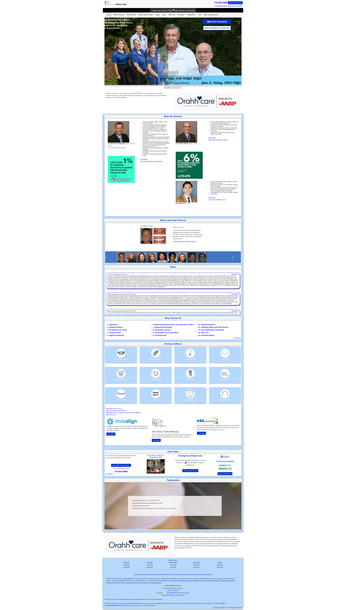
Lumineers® (110, 583)
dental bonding (156, 583)
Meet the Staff (131, 15)
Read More (144, 159)
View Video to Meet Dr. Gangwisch (151, 161)
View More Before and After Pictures (184, 241)
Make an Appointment (235, 3)
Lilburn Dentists (128, 578)
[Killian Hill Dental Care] (156, 466)
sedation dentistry (185, 581)
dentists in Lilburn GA (169, 581)
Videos (158, 15)
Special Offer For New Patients (121, 465)
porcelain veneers (120, 583)
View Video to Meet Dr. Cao (217, 199)
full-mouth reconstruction (199, 581)
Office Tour (171, 15)
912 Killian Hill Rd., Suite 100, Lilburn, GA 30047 (228, 6)
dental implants (143, 583)
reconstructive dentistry (227, 581)
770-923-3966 (227, 2)
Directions (181, 15)
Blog (164, 15)
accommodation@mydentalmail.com (116, 605)
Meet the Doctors (118, 15)
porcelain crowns (132, 583)
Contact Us (208, 574)
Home (109, 15)
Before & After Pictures (145, 15)
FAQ (199, 15)
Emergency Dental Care (190, 470)
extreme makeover (213, 581)
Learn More (111, 434)
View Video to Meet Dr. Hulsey (218, 140)
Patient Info (191, 15)
